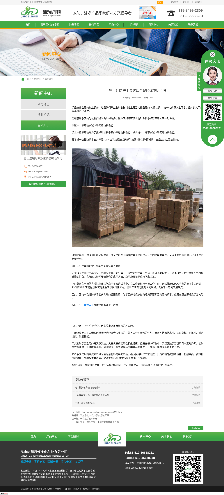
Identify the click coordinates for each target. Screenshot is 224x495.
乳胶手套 (84, 415)
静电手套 (94, 24)
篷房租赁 (32, 480)
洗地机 (26, 477)
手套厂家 (105, 415)
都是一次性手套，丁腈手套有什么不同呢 (99, 422)
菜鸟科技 (96, 489)
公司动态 (43, 104)
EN (159, 2)
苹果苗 (60, 477)
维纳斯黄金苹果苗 (59, 474)
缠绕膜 (35, 474)
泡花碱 (42, 474)
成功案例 (134, 24)
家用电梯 (77, 477)
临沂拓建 (68, 477)
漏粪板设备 (87, 477)
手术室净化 (71, 470)
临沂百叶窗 (51, 477)
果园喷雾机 (59, 470)
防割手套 (74, 24)
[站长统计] (4, 494)
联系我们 (186, 2)
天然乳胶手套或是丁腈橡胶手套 (96, 272)
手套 (98, 125)
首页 (28, 24)
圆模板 (91, 470)
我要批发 (212, 98)
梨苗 (48, 474)
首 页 (29, 78)
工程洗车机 (82, 470)
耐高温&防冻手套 (50, 24)
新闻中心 (153, 24)
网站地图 (198, 2)
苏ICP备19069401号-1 (72, 489)
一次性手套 (94, 415)
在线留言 (174, 2)
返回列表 (196, 428)
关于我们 (173, 24)
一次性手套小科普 (88, 418)
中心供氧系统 (47, 470)
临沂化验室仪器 (37, 477)
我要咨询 (212, 91)
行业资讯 (43, 115)
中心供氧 (36, 470)
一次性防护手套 (90, 325)
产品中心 (114, 24)
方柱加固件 (73, 474)
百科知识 (49, 78)
